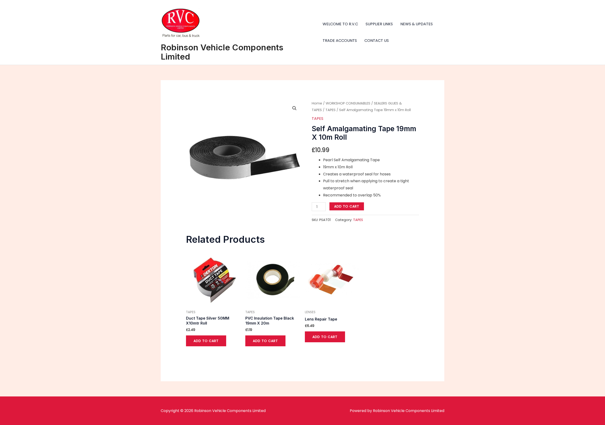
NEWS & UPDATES (416, 24)
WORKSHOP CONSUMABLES (348, 103)
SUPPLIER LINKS (379, 24)
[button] (294, 108)
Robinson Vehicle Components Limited (222, 51)
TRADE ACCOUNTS (340, 40)
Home (317, 103)
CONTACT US (376, 40)
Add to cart (346, 206)
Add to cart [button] (206, 340)
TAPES (330, 110)
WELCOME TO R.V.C (340, 24)
